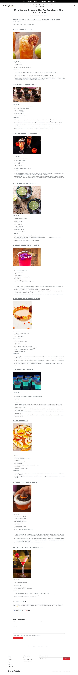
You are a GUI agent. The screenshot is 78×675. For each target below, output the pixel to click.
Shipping (25, 657)
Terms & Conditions (27, 661)
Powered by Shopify (66, 671)
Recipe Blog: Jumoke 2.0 (48, 4)
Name (14, 621)
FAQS (24, 662)
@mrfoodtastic (16, 605)
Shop (40, 4)
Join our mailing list (43, 655)
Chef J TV (35, 4)
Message (15, 626)
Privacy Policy (26, 656)
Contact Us (41, 6)
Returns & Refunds (27, 659)
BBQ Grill (36, 6)
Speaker (30, 4)
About (25, 4)
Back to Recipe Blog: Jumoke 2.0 (40, 646)
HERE (26, 601)
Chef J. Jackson (58, 671)
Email (41, 621)
